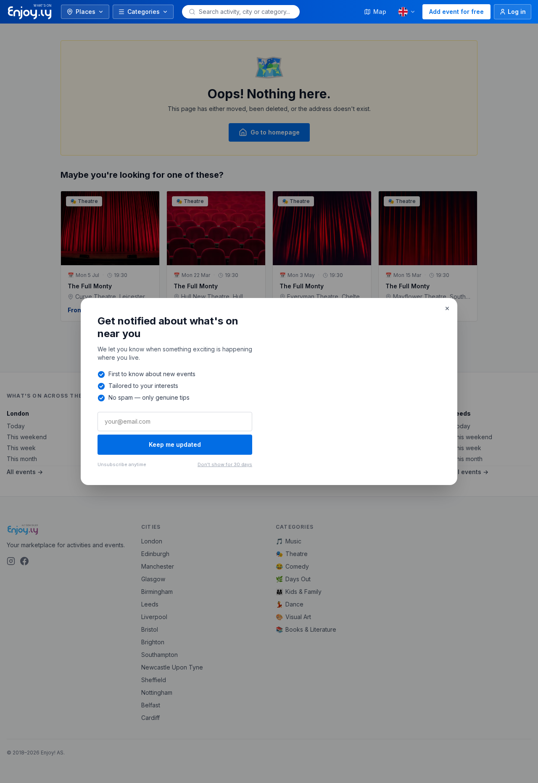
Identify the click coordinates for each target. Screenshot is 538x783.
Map (379, 11)
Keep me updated (175, 444)
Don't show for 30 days (225, 464)
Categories (143, 11)
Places (85, 11)
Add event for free (456, 11)
